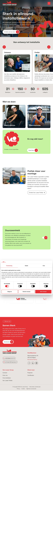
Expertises (31, 150)
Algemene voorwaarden (31, 388)
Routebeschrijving (32, 359)
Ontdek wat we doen (9, 32)
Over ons (5, 375)
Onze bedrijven (7, 378)
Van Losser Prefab (7, 380)
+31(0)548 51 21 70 (10, 358)
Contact (5, 372)
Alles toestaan (43, 291)
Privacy (18, 388)
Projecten (30, 372)
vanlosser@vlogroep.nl (11, 362)
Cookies (23, 388)
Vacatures (6, 342)
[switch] (20, 286)
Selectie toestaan (26, 291)
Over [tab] (44, 265)
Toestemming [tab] (9, 265)
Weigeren (9, 291)
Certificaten (30, 375)
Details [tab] (26, 265)
